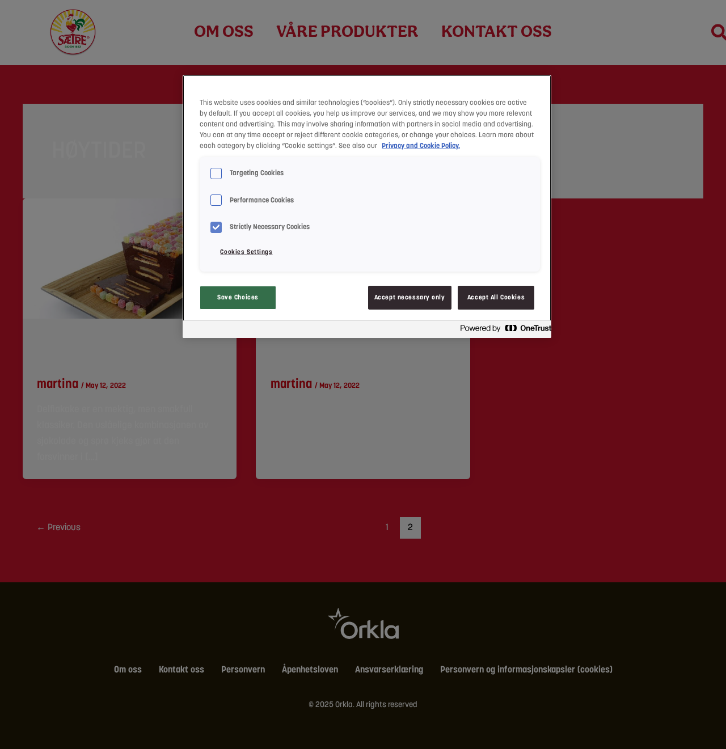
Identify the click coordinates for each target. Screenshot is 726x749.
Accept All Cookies (496, 297)
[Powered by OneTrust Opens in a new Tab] (502, 331)
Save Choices (238, 297)
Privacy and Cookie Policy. (421, 145)
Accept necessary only (409, 297)
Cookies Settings (246, 252)
